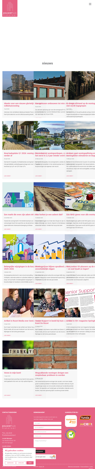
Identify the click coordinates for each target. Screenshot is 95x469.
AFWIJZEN (21, 462)
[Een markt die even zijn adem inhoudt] (24, 196)
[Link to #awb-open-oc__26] (90, 4)
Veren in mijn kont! (12, 373)
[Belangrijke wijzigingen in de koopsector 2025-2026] (24, 248)
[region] (19, 457)
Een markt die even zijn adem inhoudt (21, 214)
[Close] (34, 449)
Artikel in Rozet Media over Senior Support (23, 321)
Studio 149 (41, 466)
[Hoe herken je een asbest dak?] (55, 196)
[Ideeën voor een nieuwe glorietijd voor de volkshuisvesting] (24, 85)
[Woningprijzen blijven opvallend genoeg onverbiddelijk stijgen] (55, 248)
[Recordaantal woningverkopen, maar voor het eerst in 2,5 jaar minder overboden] (55, 135)
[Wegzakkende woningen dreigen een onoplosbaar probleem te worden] (55, 355)
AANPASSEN (10, 462)
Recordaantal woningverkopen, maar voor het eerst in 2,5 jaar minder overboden (54, 154)
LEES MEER (7, 176)
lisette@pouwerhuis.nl (9, 435)
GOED (30, 462)
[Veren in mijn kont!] (24, 355)
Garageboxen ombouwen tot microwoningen (55, 103)
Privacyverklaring (84, 466)
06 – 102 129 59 (7, 433)
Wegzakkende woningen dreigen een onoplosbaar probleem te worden (51, 374)
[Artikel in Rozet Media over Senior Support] (24, 303)
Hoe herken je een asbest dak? (49, 214)
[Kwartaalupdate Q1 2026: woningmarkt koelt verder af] (24, 135)
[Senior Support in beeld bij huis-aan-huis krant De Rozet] (55, 303)
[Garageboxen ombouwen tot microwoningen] (55, 85)
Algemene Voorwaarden (73, 466)
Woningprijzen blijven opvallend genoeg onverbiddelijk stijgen (53, 267)
